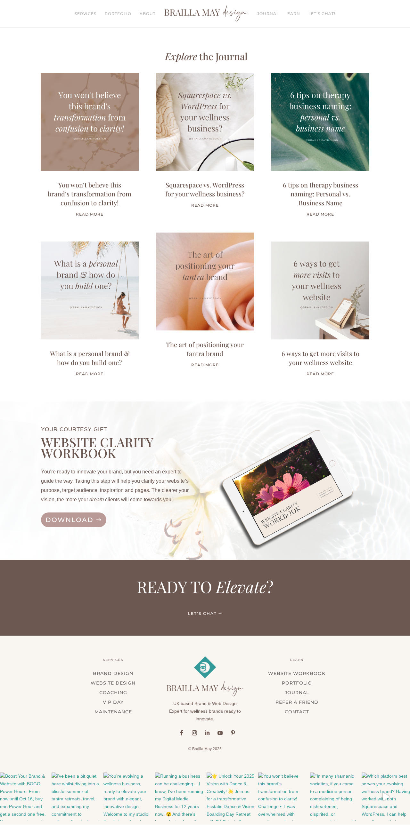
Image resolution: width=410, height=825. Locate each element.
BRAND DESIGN (113, 673)
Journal (297, 692)
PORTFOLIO (118, 14)
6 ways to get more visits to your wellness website (320, 358)
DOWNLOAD (69, 520)
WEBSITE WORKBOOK (296, 673)
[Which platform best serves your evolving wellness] (386, 797)
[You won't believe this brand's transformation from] (282, 797)
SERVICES (85, 14)
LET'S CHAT (202, 613)
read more (89, 214)
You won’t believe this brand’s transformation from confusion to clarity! (89, 193)
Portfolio (297, 683)
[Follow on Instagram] (194, 733)
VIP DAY (113, 702)
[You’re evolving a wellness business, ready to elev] (127, 797)
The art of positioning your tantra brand (205, 349)
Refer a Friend (296, 702)
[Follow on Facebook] (181, 733)
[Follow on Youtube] (220, 733)
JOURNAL (268, 14)
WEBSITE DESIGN (113, 683)
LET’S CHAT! (321, 14)
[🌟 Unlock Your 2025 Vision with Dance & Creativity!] (231, 797)
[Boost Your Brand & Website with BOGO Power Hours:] (24, 797)
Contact (297, 712)
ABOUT (148, 14)
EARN (293, 14)
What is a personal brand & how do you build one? (89, 358)
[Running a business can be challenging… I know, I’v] (179, 797)
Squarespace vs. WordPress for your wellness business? (205, 189)
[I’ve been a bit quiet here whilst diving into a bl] (76, 797)
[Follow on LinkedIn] (207, 733)
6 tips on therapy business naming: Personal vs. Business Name (320, 193)
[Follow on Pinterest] (233, 733)
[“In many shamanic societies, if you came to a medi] (334, 797)
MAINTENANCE (113, 712)
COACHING (113, 692)
